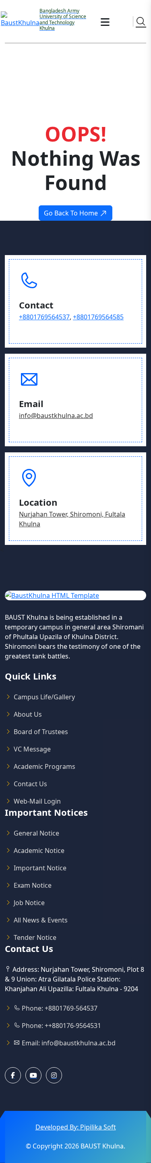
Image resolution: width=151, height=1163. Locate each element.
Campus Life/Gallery (44, 696)
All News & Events (41, 920)
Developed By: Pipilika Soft (75, 1127)
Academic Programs (44, 766)
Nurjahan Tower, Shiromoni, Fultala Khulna (72, 519)
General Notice (36, 833)
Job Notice (29, 902)
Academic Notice (39, 850)
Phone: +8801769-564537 (58, 1008)
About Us (28, 714)
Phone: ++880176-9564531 (60, 1025)
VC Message (32, 749)
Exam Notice (33, 885)
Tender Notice (35, 937)
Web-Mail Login (37, 801)
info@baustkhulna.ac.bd (56, 415)
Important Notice (40, 867)
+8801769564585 (98, 316)
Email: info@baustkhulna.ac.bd (68, 1042)
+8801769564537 (44, 316)
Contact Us (30, 783)
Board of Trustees (41, 731)
